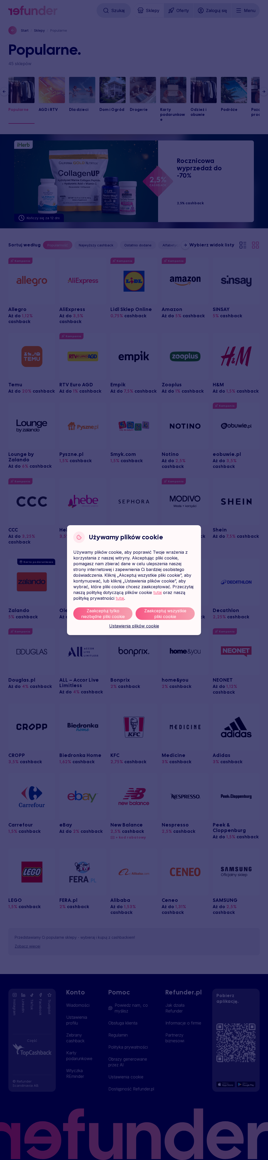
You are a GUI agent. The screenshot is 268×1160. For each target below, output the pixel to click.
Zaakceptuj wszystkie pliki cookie (165, 613)
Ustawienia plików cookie (134, 626)
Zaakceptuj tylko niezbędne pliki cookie (103, 613)
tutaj (157, 592)
